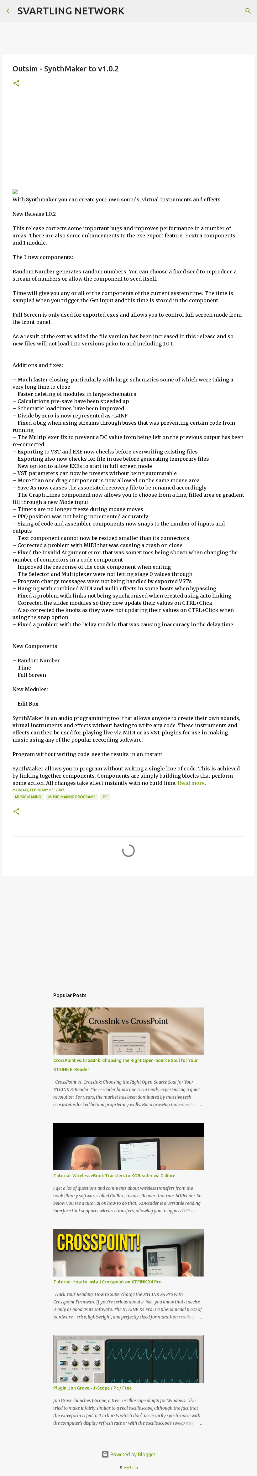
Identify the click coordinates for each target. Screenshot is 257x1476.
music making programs (72, 797)
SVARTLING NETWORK (71, 10)
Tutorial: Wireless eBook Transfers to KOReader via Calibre (114, 1175)
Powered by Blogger (132, 1454)
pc (105, 797)
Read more (191, 783)
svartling (130, 1467)
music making (28, 797)
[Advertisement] (128, 142)
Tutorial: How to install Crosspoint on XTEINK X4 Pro (107, 1281)
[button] (16, 84)
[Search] (248, 10)
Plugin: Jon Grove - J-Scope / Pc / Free (92, 1388)
